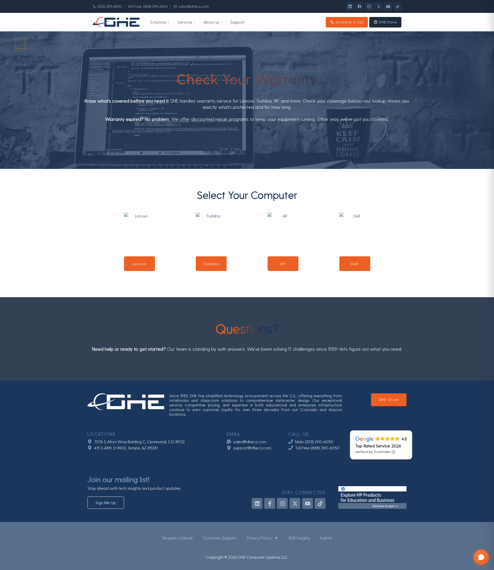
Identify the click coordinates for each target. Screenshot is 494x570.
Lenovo (139, 263)
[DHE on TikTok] (397, 6)
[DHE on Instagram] (369, 6)
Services (185, 22)
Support (237, 22)
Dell (354, 263)
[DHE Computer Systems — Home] (116, 22)
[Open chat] (481, 557)
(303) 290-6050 (109, 6)
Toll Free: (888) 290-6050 (148, 6)
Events (326, 537)
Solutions (158, 22)
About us (211, 22)
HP (283, 263)
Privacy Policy (259, 537)
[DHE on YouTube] (388, 6)
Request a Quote (177, 537)
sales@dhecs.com (193, 6)
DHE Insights (299, 537)
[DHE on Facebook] (359, 6)
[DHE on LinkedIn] (350, 6)
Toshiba (211, 263)
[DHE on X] (378, 6)
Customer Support (219, 537)
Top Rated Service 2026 (378, 445)
